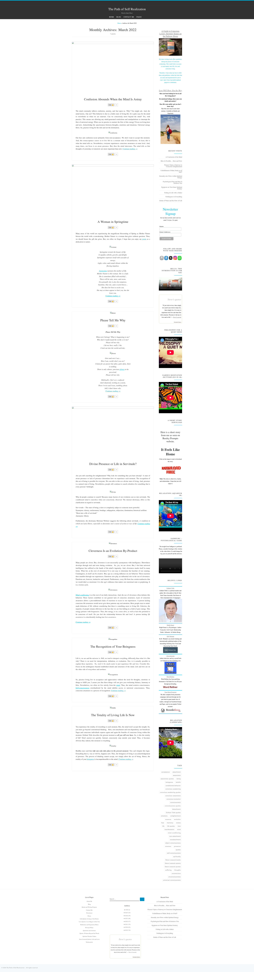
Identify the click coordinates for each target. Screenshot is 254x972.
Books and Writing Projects (89, 907)
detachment (176, 809)
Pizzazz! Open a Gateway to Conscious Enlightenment (173, 166)
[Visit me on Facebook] (176, 3)
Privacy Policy (89, 927)
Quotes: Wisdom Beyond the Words (89, 933)
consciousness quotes (173, 806)
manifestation (169, 829)
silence (122, 369)
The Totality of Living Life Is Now (113, 715)
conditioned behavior (173, 785)
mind (118, 685)
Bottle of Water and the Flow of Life (170, 201)
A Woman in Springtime (113, 222)
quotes (178, 849)
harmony (170, 823)
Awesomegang (170, 656)
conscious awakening (173, 789)
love (179, 826)
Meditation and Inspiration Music (89, 925)
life (163, 826)
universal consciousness (172, 880)
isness (178, 823)
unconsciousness (174, 877)
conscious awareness (173, 795)
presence (177, 846)
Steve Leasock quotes (173, 866)
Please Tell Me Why (113, 320)
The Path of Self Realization (15, 968)
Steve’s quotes (174, 299)
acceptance (166, 772)
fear (162, 823)
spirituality (177, 856)
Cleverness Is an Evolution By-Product (113, 551)
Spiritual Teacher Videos (89, 936)
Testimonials (89, 942)
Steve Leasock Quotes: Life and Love (89, 939)
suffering (168, 870)
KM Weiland (170, 636)
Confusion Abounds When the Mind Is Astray (113, 99)
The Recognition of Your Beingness (112, 646)
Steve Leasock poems (173, 863)
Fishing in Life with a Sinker (173, 193)
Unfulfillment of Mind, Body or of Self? (171, 171)
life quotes (171, 826)
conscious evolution (173, 799)
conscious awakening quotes (170, 792)
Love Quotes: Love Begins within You (89, 922)
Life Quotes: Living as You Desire (89, 919)
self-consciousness (174, 853)
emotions (164, 816)
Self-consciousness (82, 688)
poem (144, 239)
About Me (89, 901)
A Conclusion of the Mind (174, 157)
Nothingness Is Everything (173, 197)
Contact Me (89, 910)
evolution (177, 819)
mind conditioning (174, 833)
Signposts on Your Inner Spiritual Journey (171, 188)
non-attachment (175, 836)
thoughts (177, 870)
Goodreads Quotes (177, 322)
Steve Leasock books (173, 860)
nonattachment (175, 839)
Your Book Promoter (170, 692)
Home (119, 23)
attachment (177, 772)
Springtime (103, 271)
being (179, 779)
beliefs (178, 782)
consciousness (175, 802)
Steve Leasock (177, 317)
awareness (177, 775)
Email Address (165, 232)
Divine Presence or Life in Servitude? (113, 464)
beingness (90, 759)
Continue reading (130, 149)
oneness (168, 846)
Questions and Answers (89, 930)
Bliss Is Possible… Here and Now (171, 161)
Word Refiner (170, 677)
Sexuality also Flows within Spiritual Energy (170, 177)
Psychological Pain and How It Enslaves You (172, 182)
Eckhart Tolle (170, 588)
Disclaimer (89, 913)
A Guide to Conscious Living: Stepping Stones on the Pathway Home (170, 33)
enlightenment (175, 816)
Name (162, 226)
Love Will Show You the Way (170, 90)
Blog (89, 904)
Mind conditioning (82, 595)
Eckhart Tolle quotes (173, 812)
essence (168, 819)
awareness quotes (167, 779)
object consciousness (173, 843)
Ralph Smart (170, 625)
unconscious (176, 873)
